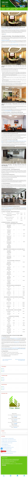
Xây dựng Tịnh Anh (4, 28)
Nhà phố (3, 371)
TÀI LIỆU (7, 9)
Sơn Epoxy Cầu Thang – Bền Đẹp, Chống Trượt (7, 453)
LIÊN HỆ (16, 9)
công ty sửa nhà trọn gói (11, 207)
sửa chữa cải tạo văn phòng (8, 208)
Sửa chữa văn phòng (15, 28)
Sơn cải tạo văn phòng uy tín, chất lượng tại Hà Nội (7, 438)
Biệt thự (3, 368)
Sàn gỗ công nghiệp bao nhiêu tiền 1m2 (6, 445)
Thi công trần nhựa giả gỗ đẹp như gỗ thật (6, 448)
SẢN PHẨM (3, 9)
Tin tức (19, 28)
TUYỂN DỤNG (12, 9)
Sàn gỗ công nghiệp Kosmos (4, 444)
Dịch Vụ (12, 28)
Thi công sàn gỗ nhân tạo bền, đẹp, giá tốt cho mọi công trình (8, 451)
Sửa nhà (22, 207)
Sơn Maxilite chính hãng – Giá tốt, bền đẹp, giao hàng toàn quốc (9, 441)
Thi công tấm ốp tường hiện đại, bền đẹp (6, 450)
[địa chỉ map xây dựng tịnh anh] (14, 471)
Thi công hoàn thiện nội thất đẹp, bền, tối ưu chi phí (7, 447)
